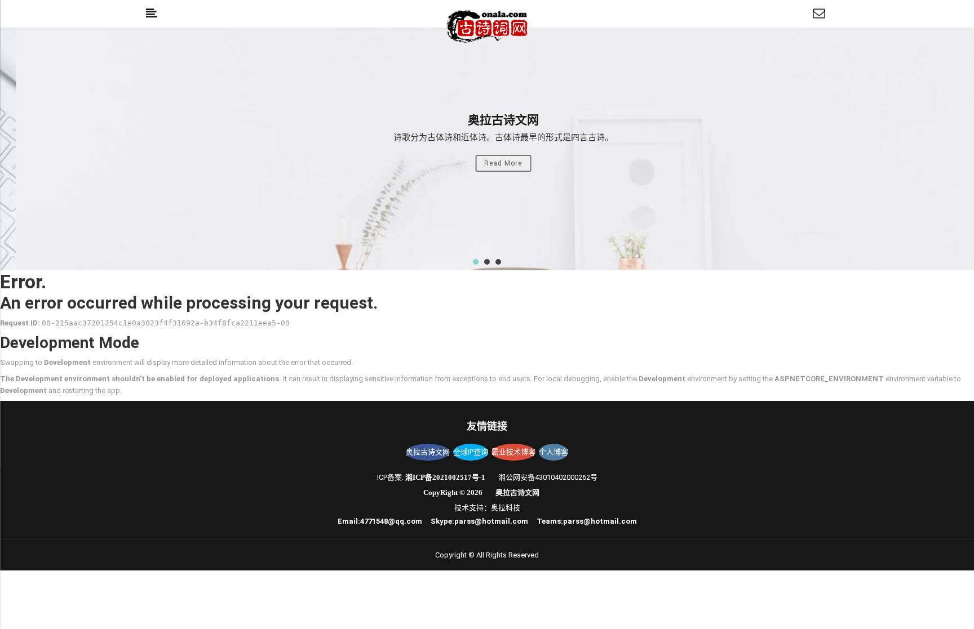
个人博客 (553, 452)
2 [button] (487, 262)
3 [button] (498, 262)
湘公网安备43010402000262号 (547, 477)
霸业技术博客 (513, 452)
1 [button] (476, 262)
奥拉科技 (505, 507)
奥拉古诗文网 (428, 452)
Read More (487, 163)
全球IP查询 (470, 452)
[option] (487, 149)
